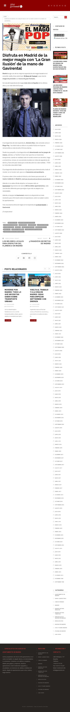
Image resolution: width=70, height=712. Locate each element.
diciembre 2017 (59, 454)
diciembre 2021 (59, 297)
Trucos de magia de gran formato (14, 231)
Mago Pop (7, 229)
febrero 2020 (58, 367)
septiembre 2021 (59, 307)
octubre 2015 (58, 541)
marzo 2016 (58, 525)
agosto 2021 (58, 310)
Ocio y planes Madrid (12, 26)
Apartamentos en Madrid (60, 52)
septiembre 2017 (59, 464)
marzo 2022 (58, 287)
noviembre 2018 (59, 417)
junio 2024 (58, 199)
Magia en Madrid (41, 227)
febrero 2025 (58, 173)
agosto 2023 (58, 233)
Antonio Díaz (13, 222)
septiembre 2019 (59, 384)
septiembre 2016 (59, 504)
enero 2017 (58, 491)
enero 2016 (58, 531)
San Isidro (57, 104)
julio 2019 (58, 390)
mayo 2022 (58, 280)
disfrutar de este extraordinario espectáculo (36, 179)
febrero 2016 (58, 528)
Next (49, 268)
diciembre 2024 (59, 179)
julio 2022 (58, 273)
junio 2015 (58, 555)
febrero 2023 (58, 253)
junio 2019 (58, 394)
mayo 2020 (58, 360)
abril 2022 (58, 283)
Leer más (7, 320)
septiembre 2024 (59, 189)
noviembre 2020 (59, 340)
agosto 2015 (58, 548)
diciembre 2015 (59, 535)
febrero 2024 (58, 213)
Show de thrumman (17, 229)
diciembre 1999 (59, 578)
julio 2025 (58, 159)
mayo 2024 (58, 203)
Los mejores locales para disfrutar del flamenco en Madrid (13, 242)
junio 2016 (58, 514)
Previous (45, 268)
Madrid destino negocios (38, 276)
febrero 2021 (58, 330)
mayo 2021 (58, 320)
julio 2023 (58, 236)
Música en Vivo (59, 621)
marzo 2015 (58, 565)
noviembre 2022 (59, 263)
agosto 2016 (58, 508)
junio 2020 (58, 357)
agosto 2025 (58, 156)
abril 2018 (58, 441)
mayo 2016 (58, 518)
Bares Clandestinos (60, 598)
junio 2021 (58, 317)
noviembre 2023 (59, 223)
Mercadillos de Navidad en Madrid (60, 617)
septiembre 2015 (59, 545)
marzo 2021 (58, 327)
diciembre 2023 (59, 219)
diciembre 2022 (59, 260)
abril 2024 (58, 206)
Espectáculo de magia (10, 224)
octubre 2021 (58, 303)
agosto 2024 (58, 193)
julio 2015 (58, 551)
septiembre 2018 (59, 424)
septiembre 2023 (59, 230)
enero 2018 (58, 451)
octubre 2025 (58, 149)
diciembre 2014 (59, 575)
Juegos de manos (43, 224)
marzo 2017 (58, 484)
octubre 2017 (58, 461)
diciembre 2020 (59, 337)
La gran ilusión (8, 227)
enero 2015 (58, 571)
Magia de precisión (28, 227)
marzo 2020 (58, 364)
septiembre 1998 (59, 582)
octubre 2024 (58, 186)
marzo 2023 (58, 250)
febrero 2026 (58, 142)
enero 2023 (58, 256)
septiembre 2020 (59, 347)
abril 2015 (58, 561)
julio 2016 (58, 511)
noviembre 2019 (59, 377)
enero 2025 (58, 176)
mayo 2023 (58, 243)
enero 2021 (58, 333)
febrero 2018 (58, 447)
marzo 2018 (58, 444)
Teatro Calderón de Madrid (34, 229)
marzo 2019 (58, 404)
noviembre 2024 (59, 183)
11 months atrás (10, 304)
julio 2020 (58, 354)
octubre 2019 (58, 380)
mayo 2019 (58, 397)
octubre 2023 (58, 226)
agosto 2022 (58, 270)
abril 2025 (58, 166)
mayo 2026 (58, 136)
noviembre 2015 (59, 538)
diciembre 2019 (59, 374)
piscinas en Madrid (60, 631)
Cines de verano (59, 55)
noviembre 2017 (59, 458)
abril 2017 (58, 481)
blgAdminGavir (10, 306)
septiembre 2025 (59, 152)
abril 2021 (58, 323)
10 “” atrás (44, 25)
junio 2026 (58, 132)
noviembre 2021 (59, 300)
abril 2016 (58, 521)
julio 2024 (58, 196)
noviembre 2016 (59, 498)
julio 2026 (58, 129)
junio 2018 (58, 434)
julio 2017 (58, 471)
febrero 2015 (58, 568)
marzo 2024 (58, 209)
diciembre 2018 (59, 414)
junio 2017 (58, 474)
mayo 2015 (58, 558)
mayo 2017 (58, 478)
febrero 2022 (58, 290)
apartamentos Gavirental (26, 222)
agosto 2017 (58, 468)
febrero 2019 (58, 407)
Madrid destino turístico (12, 276)
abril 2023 (58, 246)
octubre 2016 (58, 501)
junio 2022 (58, 276)
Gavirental (23, 224)
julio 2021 (58, 313)
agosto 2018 (58, 427)
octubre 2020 (58, 344)
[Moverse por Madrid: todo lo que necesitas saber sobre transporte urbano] (12, 279)
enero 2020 (58, 370)
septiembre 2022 (59, 266)
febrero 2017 (58, 488)
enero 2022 (58, 293)
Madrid (18, 227)
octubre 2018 (58, 421)
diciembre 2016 (59, 494)
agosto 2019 (58, 387)
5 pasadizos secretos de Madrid (40, 241)
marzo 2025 (58, 169)
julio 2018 (58, 431)
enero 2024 (58, 216)
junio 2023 (58, 240)
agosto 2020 (58, 350)
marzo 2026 (58, 139)
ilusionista (32, 224)
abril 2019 (58, 401)
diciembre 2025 (59, 146)
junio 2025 (58, 162)
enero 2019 (58, 411)
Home (5, 16)
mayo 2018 (58, 437)
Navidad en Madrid (60, 624)
